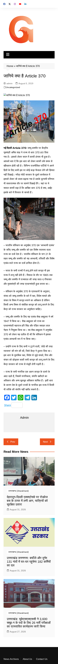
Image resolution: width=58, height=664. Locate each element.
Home (10, 66)
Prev (12, 441)
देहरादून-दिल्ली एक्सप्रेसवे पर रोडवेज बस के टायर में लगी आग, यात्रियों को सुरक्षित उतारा (27, 500)
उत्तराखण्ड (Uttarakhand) (18, 491)
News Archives (11, 659)
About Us (27, 659)
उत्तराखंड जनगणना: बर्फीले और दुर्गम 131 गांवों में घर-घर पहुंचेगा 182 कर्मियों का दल (29, 561)
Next (45, 441)
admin (9, 83)
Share (7, 405)
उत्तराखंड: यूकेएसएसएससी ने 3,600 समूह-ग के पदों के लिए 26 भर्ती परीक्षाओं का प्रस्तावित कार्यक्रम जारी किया (29, 622)
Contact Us (41, 659)
